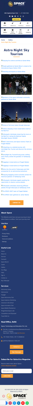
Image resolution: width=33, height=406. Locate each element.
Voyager (3, 295)
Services (3, 256)
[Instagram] (18, 16)
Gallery (10, 40)
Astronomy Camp (6, 289)
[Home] (5, 23)
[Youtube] (12, 16)
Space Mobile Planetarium (8, 308)
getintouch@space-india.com (11, 340)
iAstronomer (4, 292)
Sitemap (4, 241)
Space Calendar (20, 32)
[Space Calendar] (20, 30)
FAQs (2, 272)
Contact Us (16, 202)
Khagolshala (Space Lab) (7, 311)
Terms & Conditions (7, 239)
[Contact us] (28, 30)
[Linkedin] (15, 16)
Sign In (3, 275)
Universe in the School (7, 303)
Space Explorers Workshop (8, 300)
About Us (3, 254)
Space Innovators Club (7, 305)
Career (3, 264)
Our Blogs (4, 270)
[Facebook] (9, 16)
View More (4, 223)
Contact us (28, 32)
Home (4, 25)
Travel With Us (5, 316)
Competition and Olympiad (8, 313)
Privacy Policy (6, 233)
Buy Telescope (5, 280)
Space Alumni (5, 262)
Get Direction (21, 333)
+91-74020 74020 (8, 337)
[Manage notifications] (3, 396)
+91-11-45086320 (19, 337)
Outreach (3, 259)
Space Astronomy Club (7, 297)
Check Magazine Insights (8, 365)
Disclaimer (5, 236)
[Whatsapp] (23, 16)
